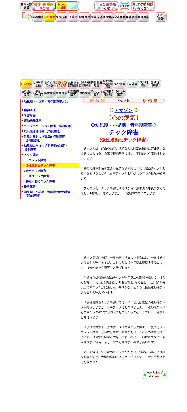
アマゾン (124, 110)
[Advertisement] (93, 50)
